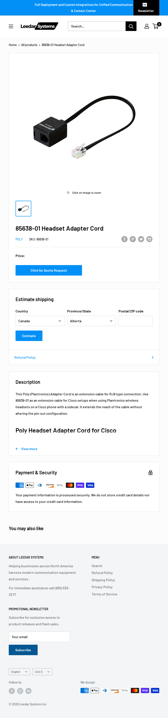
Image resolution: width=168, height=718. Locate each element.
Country (22, 311)
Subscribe (23, 650)
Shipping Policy (103, 580)
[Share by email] (149, 238)
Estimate (29, 336)
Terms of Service (104, 594)
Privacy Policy (102, 587)
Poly (19, 239)
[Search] (131, 26)
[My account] (147, 26)
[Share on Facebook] (124, 238)
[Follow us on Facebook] (12, 691)
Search (97, 566)
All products (29, 45)
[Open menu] (11, 26)
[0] (155, 26)
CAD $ (39, 671)
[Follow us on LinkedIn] (28, 691)
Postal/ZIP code (131, 311)
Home (13, 45)
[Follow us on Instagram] (20, 691)
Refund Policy (25, 357)
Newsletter (146, 11)
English (15, 671)
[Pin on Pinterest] (133, 238)
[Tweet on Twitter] (141, 238)
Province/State (79, 311)
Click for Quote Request (49, 270)
